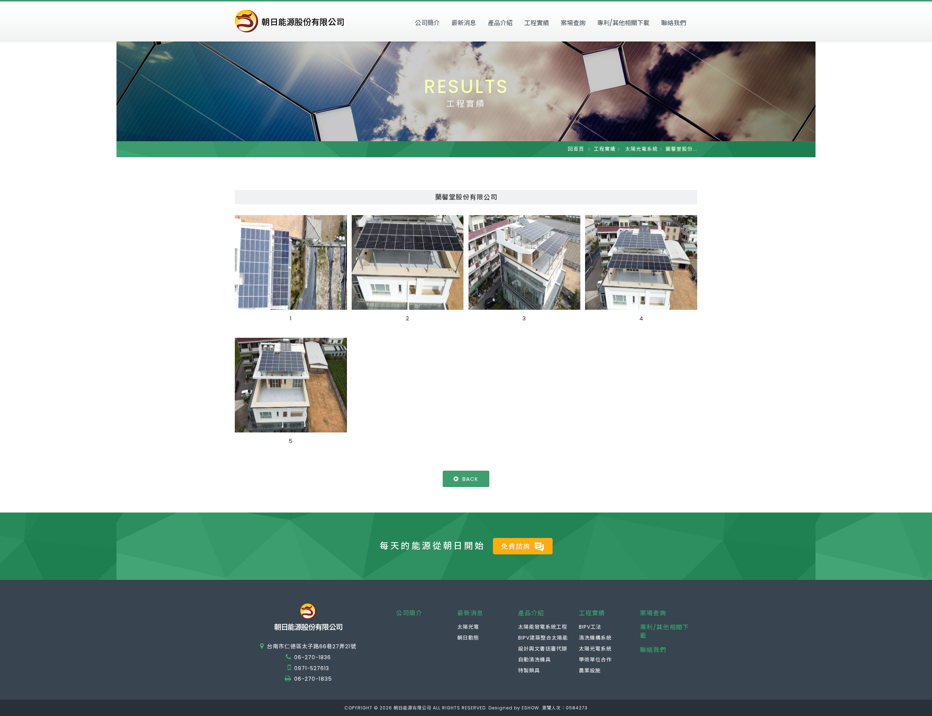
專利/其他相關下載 (623, 23)
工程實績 (536, 23)
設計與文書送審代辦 (542, 648)
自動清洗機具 (534, 659)
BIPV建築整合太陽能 (543, 637)
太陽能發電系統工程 (542, 626)
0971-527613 (311, 668)
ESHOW (530, 708)
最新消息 (463, 23)
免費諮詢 (517, 546)
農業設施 (590, 670)
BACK (470, 479)
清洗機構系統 (595, 637)
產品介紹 (500, 23)
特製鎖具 (529, 670)
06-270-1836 (312, 657)
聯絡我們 (673, 23)
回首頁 (576, 149)
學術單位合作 (595, 659)
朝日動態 (468, 637)
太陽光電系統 (640, 149)
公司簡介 (427, 23)
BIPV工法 (590, 626)
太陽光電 (468, 626)
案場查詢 (573, 23)
